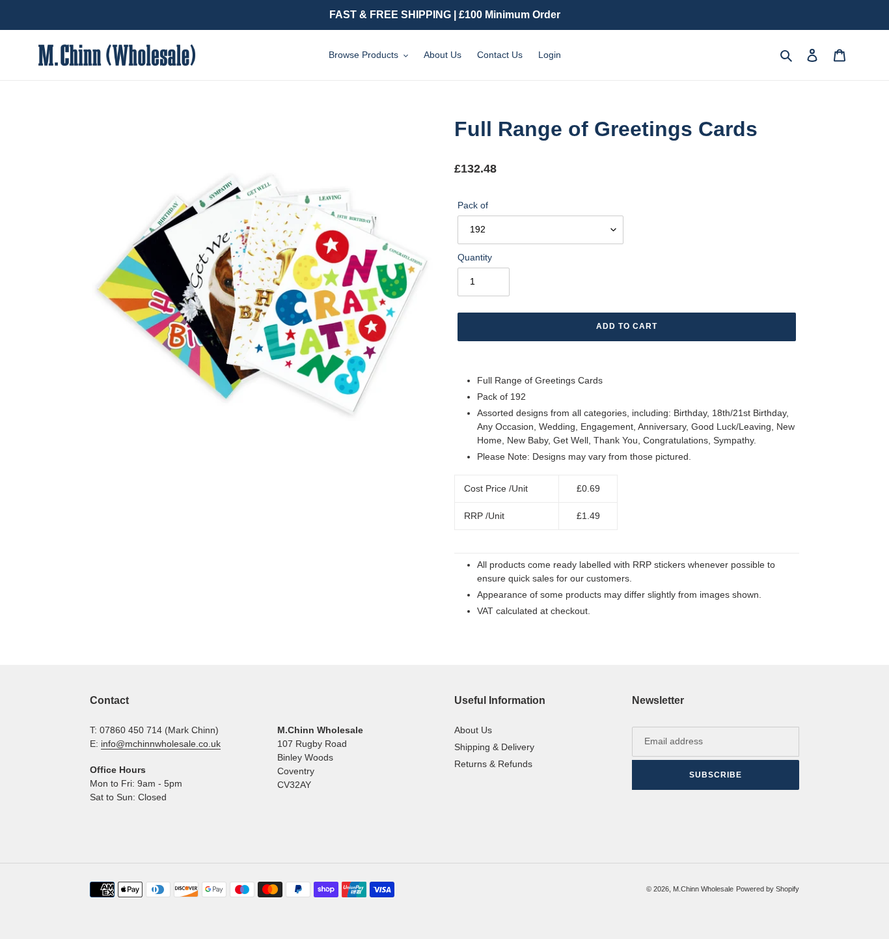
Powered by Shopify (767, 889)
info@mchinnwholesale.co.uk (161, 743)
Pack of (473, 205)
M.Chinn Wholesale (703, 889)
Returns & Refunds (493, 764)
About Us (473, 730)
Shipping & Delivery (494, 747)
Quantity (475, 257)
